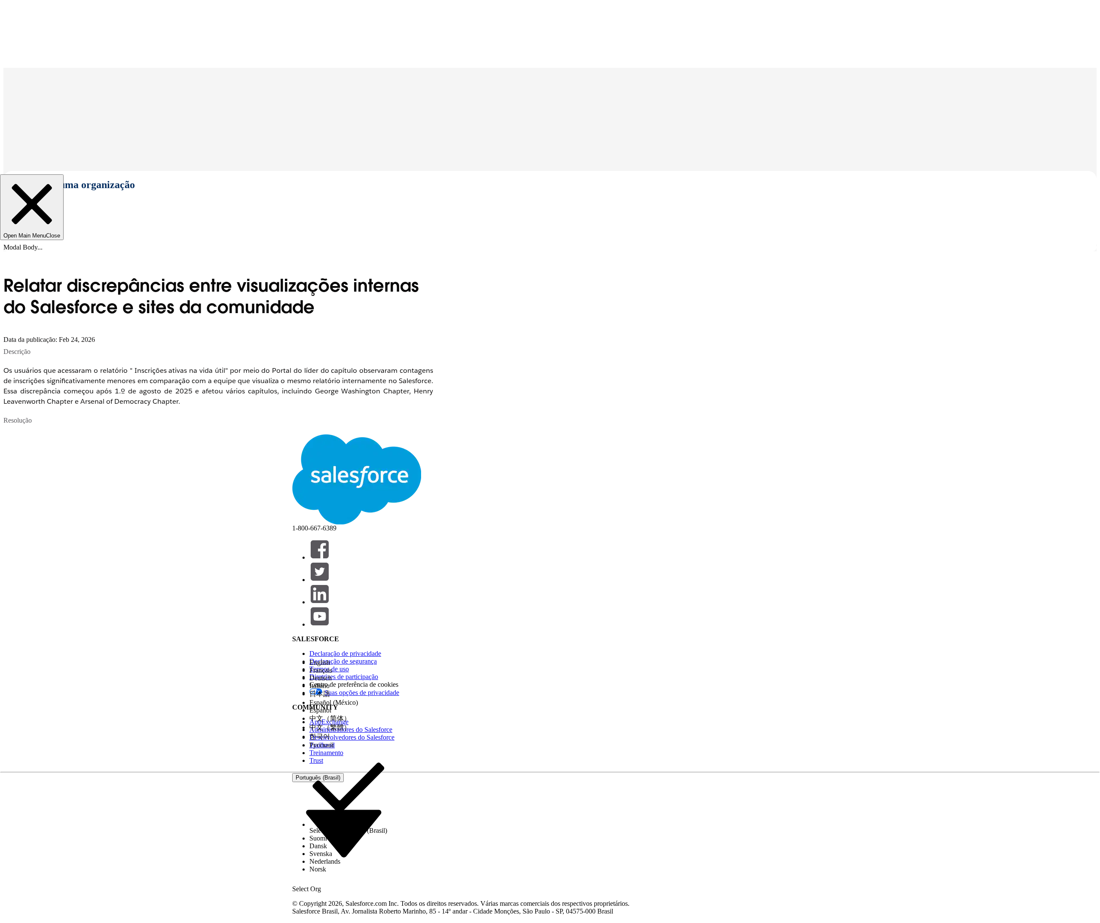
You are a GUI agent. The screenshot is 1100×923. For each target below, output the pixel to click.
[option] (348, 663)
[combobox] (343, 833)
